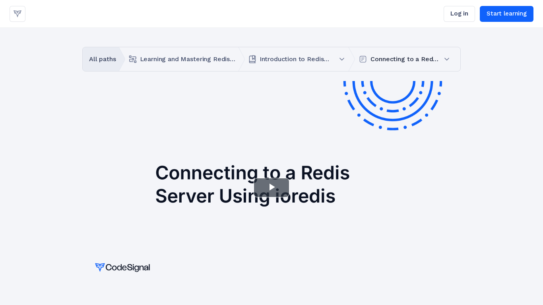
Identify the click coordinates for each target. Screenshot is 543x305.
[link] (17, 14)
